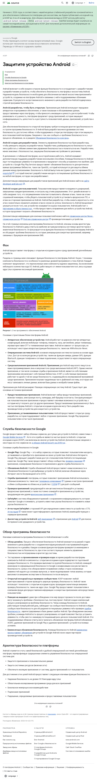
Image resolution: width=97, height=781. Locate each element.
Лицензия (60, 767)
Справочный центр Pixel (75, 736)
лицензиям (52, 714)
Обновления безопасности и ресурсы (52, 138)
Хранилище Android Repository (15, 732)
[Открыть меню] (3, 3)
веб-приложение (45, 519)
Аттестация (13, 512)
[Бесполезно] (92, 56)
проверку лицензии (74, 461)
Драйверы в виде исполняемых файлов (15, 752)
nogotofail (7, 173)
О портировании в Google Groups (47, 759)
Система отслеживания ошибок (78, 751)
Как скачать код (9, 740)
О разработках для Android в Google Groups (45, 754)
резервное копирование (50, 481)
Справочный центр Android (76, 732)
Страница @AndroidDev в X (44, 736)
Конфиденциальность (75, 767)
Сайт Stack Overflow (74, 747)
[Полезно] (89, 56)
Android (75, 519)
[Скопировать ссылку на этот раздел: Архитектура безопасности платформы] (61, 645)
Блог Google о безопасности (45, 743)
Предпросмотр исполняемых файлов (17, 743)
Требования (7, 736)
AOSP (5, 56)
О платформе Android (11, 767)
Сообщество (28, 767)
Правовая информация (45, 767)
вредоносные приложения (42, 494)
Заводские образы (10, 747)
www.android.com (73, 740)
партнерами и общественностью (17, 209)
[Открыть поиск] (62, 2)
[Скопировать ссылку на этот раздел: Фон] (11, 245)
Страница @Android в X (43, 732)
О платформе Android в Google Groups (43, 748)
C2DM (54, 484)
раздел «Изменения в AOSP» (16, 26)
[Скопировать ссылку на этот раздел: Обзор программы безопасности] (52, 532)
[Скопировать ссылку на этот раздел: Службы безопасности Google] (48, 429)
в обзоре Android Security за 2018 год (48, 443)
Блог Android (39, 740)
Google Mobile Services (13, 437)
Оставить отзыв (10, 771)
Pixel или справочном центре (35, 219)
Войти (91, 3)
